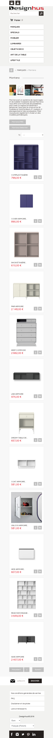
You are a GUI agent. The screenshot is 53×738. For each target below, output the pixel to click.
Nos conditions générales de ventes (26, 693)
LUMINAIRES (15, 44)
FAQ (13, 698)
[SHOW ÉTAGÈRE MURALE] (26, 259)
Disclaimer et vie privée (20, 704)
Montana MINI (17, 122)
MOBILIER (14, 38)
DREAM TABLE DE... (19, 438)
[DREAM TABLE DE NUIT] (26, 435)
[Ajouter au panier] (40, 178)
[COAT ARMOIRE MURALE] (26, 479)
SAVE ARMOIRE (17, 657)
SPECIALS (14, 32)
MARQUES (15, 27)
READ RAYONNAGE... (20, 613)
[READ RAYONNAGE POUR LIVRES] (26, 610)
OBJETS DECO (17, 49)
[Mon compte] (17, 3)
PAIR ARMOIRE (17, 306)
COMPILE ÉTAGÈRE (19, 175)
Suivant (38, 670)
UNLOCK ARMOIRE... (19, 525)
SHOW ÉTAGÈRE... (18, 263)
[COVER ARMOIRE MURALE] (26, 216)
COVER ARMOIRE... (19, 219)
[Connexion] (11, 3)
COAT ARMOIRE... (18, 482)
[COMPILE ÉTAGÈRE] (26, 172)
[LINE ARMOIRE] (26, 391)
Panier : (18, 20)
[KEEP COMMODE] (26, 347)
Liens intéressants (18, 709)
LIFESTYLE (15, 60)
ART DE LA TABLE (18, 55)
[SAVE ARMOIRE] (26, 654)
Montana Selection (20, 128)
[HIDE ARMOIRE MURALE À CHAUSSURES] (26, 566)
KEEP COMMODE (18, 350)
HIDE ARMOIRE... (18, 569)
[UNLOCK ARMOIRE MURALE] (26, 522)
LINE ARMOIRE (17, 394)
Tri (19, 135)
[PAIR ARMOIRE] (26, 303)
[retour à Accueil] (11, 70)
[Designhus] (26, 8)
